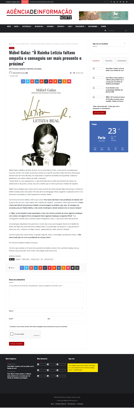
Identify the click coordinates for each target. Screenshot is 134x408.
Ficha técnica (71, 404)
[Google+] (32, 81)
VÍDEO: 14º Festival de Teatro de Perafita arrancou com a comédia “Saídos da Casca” (115, 99)
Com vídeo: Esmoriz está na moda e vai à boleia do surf (115, 69)
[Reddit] (55, 81)
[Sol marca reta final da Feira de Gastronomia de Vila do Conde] (61, 365)
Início (9, 26)
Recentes (108, 61)
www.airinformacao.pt (19, 73)
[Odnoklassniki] (64, 81)
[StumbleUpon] (41, 81)
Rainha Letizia (35, 259)
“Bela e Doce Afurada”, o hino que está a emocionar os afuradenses (106, 107)
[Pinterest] (51, 81)
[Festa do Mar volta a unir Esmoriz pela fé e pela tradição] (41, 377)
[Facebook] (111, 2)
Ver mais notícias (99, 113)
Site (49, 319)
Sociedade (50, 26)
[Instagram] (117, 2)
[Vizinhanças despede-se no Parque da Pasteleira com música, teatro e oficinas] (51, 377)
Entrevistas (39, 26)
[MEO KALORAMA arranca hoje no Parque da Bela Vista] (41, 371)
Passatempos (79, 26)
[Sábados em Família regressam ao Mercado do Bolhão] (51, 371)
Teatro (16, 26)
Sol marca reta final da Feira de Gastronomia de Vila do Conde (49, 2)
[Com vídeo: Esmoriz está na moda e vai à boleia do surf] (98, 71)
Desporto (60, 26)
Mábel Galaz (25, 259)
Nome (11, 311)
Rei (42, 259)
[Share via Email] (73, 268)
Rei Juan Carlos (49, 259)
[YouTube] (114, 2)
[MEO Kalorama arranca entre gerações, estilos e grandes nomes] (51, 365)
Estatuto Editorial (60, 404)
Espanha (18, 259)
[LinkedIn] (37, 81)
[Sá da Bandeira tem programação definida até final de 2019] (98, 91)
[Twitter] (28, 81)
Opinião (103, 26)
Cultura (17, 44)
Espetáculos (26, 26)
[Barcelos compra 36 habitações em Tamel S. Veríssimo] (41, 365)
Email (11, 319)
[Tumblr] (46, 81)
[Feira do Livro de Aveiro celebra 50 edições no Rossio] (61, 377)
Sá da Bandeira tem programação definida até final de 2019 (114, 90)
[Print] (77, 268)
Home (12, 44)
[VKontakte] (60, 81)
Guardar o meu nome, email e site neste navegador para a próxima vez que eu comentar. (38, 326)
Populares (96, 61)
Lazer (70, 26)
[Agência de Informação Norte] (40, 14)
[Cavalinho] (103, 13)
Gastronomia (92, 26)
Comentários (121, 61)
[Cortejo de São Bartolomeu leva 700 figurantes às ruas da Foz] (61, 371)
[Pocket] (69, 81)
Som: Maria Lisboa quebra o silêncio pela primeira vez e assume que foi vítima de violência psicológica (115, 80)
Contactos (80, 404)
